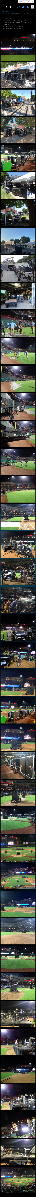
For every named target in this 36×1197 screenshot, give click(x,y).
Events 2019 (8, 11)
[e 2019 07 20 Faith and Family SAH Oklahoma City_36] (18, 683)
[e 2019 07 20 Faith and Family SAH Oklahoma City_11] (18, 379)
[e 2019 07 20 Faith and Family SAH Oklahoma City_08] (18, 462)
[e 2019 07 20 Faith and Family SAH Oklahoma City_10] (18, 406)
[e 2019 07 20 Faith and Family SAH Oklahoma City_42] (18, 1014)
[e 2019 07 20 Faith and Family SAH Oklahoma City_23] (18, 1125)
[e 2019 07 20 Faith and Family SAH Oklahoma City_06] (18, 351)
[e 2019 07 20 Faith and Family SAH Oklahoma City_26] (18, 158)
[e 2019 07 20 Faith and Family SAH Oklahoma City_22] (18, 1097)
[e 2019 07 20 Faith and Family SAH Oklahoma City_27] (18, 517)
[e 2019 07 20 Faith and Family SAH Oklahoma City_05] (18, 296)
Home (3, 11)
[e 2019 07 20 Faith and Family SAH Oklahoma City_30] (18, 931)
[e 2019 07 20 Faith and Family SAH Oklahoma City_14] (18, 600)
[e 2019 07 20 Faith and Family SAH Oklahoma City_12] (18, 489)
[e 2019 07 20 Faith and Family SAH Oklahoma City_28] (18, 544)
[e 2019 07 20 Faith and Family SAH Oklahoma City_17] (18, 986)
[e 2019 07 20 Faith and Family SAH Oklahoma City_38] (18, 1180)
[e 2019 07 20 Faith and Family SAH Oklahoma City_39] (18, 848)
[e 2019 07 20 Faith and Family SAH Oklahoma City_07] (18, 323)
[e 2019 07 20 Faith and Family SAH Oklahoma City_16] (18, 47)
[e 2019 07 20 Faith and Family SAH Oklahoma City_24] (18, 1152)
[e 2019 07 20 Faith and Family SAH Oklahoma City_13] (18, 793)
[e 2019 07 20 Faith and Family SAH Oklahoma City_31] (18, 241)
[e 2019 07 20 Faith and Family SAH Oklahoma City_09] (18, 434)
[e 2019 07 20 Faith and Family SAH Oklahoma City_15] (18, 572)
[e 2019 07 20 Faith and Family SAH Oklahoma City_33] (18, 904)
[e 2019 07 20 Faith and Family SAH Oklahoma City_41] (18, 103)
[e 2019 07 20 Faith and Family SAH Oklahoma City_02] (18, 213)
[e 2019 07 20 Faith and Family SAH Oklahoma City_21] (18, 1069)
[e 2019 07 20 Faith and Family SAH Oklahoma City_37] (18, 876)
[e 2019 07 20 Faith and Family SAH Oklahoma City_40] (18, 765)
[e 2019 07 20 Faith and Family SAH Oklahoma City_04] (18, 268)
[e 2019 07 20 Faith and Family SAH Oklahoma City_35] (18, 738)
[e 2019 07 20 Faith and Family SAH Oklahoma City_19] (18, 1042)
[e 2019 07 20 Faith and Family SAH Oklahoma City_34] (18, 710)
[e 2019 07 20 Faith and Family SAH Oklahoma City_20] (18, 627)
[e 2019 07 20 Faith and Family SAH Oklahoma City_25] (18, 821)
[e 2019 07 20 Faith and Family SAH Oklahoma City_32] (18, 130)
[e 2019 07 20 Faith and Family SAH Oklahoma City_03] (18, 185)
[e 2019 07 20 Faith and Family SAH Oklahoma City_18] (18, 655)
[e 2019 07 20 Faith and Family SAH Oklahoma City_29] (18, 959)
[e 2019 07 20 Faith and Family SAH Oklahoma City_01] (18, 75)
